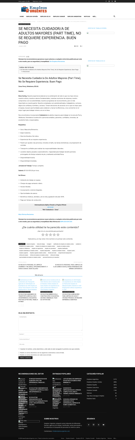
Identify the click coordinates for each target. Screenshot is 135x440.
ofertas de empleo (23, 255)
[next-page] (22, 305)
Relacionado (26, 71)
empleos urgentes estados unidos (38, 252)
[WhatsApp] (24, 50)
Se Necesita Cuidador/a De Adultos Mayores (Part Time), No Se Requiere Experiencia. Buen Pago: (50, 69)
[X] (112, 1)
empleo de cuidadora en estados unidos (45, 246)
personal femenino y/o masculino (51, 257)
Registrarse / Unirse (37, 1)
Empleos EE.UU (45, 16)
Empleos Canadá (59, 16)
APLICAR (50, 207)
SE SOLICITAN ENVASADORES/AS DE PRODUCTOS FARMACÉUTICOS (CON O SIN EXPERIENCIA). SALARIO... (38, 401)
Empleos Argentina (74, 16)
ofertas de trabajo (54, 255)
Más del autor (39, 275)
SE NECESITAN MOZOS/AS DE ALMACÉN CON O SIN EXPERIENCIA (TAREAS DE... (38, 380)
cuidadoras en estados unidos (26, 246)
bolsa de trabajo (41, 244)
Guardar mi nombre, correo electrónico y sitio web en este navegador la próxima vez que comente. (50, 349)
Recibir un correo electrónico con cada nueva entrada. (35, 355)
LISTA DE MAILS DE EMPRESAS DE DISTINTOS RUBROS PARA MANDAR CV (72, 380)
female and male (52, 252)
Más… (95, 16)
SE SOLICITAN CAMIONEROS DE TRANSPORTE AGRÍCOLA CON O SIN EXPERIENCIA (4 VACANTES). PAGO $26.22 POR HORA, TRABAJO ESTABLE (28, 297)
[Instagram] (109, 1)
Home (22, 16)
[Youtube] (115, 1)
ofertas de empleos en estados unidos (39, 255)
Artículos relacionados (26, 275)
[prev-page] (19, 305)
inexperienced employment (65, 252)
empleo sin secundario (50, 248)
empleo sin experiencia (37, 248)
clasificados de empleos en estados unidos (63, 244)
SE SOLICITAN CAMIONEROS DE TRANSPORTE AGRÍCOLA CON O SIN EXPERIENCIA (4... (38, 390)
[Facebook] (106, 1)
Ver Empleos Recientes (57, 61)
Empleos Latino (71, 250)
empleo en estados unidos (63, 246)
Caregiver (49, 244)
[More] (33, 50)
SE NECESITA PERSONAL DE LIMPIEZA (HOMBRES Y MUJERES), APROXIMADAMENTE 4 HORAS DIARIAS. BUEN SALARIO (32, 266)
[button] (114, 16)
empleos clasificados (63, 248)
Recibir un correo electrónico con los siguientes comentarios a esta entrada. (42, 352)
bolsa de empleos (31, 244)
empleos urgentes (23, 252)
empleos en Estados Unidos (58, 250)
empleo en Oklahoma (24, 248)
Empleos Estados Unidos (29, 21)
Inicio (19, 21)
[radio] (43, 235)
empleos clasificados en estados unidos (28, 250)
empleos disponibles (45, 250)
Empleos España (32, 16)
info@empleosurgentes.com (61, 431)
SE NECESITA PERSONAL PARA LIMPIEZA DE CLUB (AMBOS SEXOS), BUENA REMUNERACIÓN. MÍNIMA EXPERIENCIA (67, 266)
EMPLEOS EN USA (66, 221)
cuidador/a (78, 244)
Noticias (87, 16)
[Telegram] (29, 50)
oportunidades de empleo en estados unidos (30, 257)
